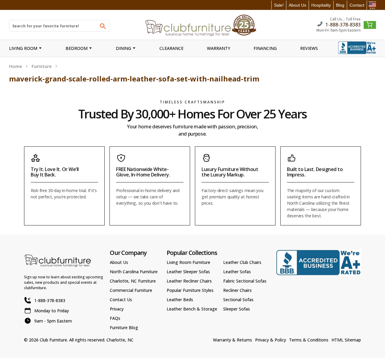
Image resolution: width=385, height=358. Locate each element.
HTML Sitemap (346, 340)
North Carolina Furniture (134, 271)
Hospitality (321, 5)
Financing (265, 48)
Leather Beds (180, 299)
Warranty (218, 48)
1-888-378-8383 (343, 24)
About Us (297, 5)
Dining (123, 48)
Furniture (42, 66)
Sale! (279, 5)
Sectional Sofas (238, 299)
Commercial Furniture (131, 290)
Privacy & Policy (270, 340)
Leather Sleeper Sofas (188, 271)
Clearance (171, 48)
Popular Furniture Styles (190, 290)
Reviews (309, 48)
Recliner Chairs (237, 290)
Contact (357, 5)
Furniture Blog (124, 327)
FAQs (115, 318)
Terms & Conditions (308, 340)
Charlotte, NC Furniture (133, 281)
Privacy (117, 309)
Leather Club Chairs (242, 262)
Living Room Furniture (188, 262)
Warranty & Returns (232, 340)
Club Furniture (53, 340)
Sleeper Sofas (236, 309)
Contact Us (121, 299)
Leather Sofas (237, 271)
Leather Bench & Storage (192, 309)
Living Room (23, 48)
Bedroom (77, 48)
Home (15, 66)
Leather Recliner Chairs (189, 281)
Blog (340, 5)
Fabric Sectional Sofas (244, 281)
